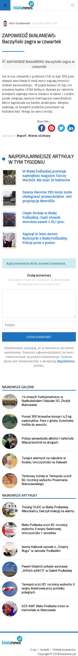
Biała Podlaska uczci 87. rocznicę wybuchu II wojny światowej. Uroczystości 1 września (44, 528)
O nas (33, 649)
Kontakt (44, 649)
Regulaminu (65, 361)
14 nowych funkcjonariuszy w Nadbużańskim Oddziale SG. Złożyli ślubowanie (46, 400)
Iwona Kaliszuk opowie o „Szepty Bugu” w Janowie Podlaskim (45, 548)
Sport (23, 135)
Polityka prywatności (64, 649)
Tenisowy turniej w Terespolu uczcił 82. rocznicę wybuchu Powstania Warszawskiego (46, 479)
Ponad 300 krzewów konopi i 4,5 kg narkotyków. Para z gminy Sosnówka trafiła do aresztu (47, 420)
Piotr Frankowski (19, 23)
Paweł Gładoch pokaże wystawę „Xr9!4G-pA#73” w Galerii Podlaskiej (47, 568)
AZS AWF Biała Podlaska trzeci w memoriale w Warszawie (45, 607)
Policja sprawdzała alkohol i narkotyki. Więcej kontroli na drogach (48, 440)
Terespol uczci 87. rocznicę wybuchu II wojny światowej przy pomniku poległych (48, 588)
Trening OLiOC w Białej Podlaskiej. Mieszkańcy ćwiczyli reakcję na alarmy (48, 508)
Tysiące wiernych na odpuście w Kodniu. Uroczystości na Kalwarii (44, 459)
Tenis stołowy (40, 135)
